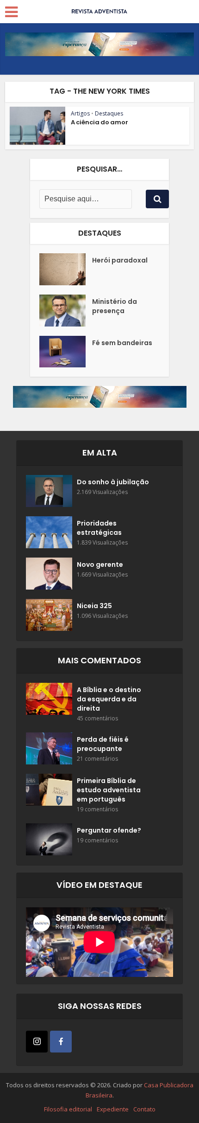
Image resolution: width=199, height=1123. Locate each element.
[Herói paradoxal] (65, 269)
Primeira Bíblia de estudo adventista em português (109, 790)
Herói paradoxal (120, 260)
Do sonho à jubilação (113, 482)
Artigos (80, 113)
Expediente (113, 1109)
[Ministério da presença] (65, 311)
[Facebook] (61, 1041)
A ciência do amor (99, 122)
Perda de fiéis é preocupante (103, 744)
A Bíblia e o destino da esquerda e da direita (109, 699)
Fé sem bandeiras (122, 342)
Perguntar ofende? (109, 830)
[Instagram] (37, 1041)
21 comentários (97, 758)
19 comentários (97, 809)
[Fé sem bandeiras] (65, 352)
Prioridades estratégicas (99, 528)
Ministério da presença (114, 306)
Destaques (109, 113)
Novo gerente (100, 564)
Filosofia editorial (68, 1109)
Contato (144, 1109)
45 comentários (97, 718)
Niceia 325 (94, 605)
